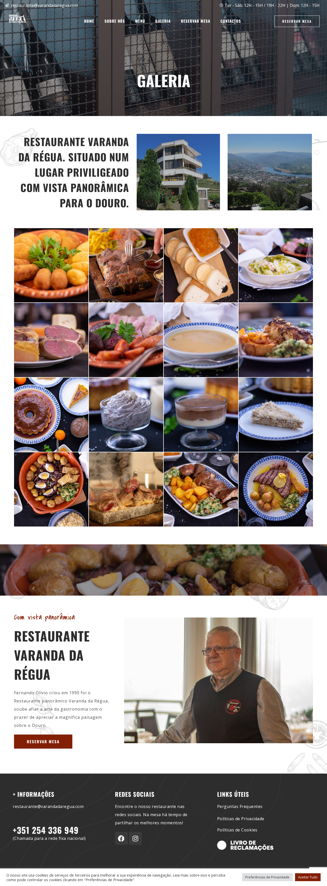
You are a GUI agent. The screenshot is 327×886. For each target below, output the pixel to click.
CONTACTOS (230, 21)
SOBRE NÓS (114, 21)
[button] (130, 681)
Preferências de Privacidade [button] (267, 877)
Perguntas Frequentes (240, 806)
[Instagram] (135, 838)
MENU (140, 21)
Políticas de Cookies (237, 830)
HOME (89, 21)
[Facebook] (121, 838)
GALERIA (163, 21)
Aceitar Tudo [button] (308, 877)
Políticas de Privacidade (240, 818)
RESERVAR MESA (195, 21)
